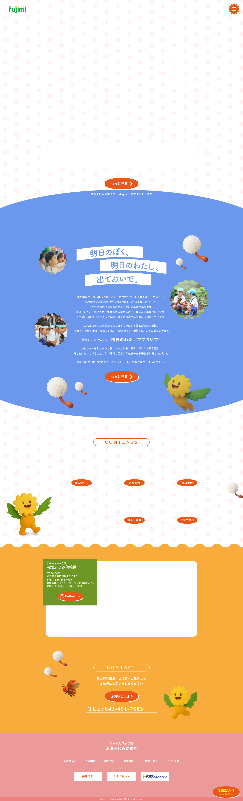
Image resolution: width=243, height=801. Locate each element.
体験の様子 (129, 761)
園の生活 (109, 761)
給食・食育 (151, 761)
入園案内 (90, 761)
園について (70, 761)
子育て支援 (173, 761)
